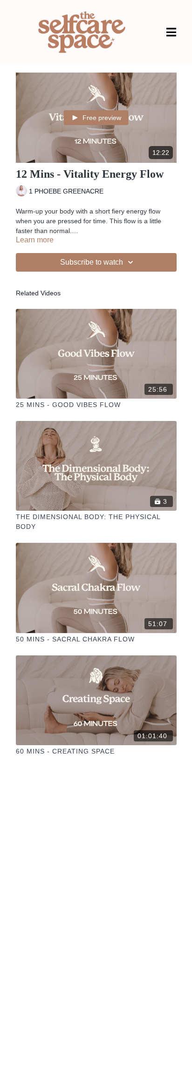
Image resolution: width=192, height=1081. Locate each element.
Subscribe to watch (91, 262)
